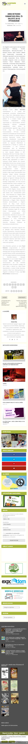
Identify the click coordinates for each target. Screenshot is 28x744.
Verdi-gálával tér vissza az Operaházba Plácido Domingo (15, 645)
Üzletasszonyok (15, 654)
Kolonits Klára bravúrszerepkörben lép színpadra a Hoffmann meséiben (12, 364)
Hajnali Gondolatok (15, 633)
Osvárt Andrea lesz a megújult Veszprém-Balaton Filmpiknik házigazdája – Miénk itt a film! (16, 638)
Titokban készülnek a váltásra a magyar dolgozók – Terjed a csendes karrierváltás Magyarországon (15, 652)
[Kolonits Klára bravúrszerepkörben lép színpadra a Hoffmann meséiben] (14, 355)
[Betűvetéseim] (14, 440)
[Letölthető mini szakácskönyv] (14, 501)
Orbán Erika (11, 23)
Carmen (4, 383)
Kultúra (13, 641)
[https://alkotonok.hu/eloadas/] (14, 489)
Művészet (9, 25)
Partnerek (10, 735)
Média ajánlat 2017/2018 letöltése (9, 725)
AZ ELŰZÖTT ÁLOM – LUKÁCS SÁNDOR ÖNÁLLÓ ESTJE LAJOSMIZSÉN (14, 422)
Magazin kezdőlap (8, 733)
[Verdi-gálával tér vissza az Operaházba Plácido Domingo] (3, 645)
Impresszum (17, 735)
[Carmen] (14, 375)
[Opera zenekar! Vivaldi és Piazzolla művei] (14, 394)
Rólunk (16, 733)
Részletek (3, 739)
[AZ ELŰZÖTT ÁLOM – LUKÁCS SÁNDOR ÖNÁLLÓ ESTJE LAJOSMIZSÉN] (14, 412)
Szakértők (22, 733)
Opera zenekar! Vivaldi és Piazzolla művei (13, 402)
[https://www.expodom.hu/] (14, 581)
